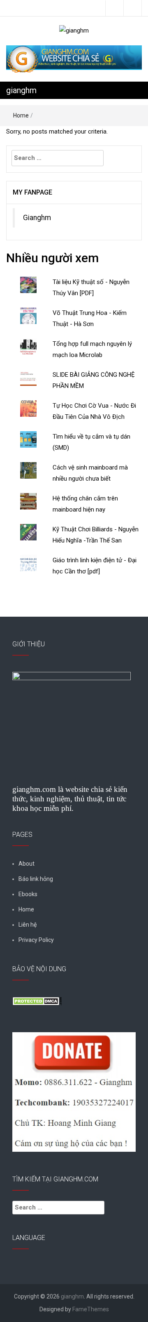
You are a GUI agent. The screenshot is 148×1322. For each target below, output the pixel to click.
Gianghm (37, 218)
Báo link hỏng (35, 879)
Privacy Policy (36, 940)
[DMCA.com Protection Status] (37, 1000)
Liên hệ (27, 924)
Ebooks (27, 894)
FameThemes (90, 1309)
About (26, 863)
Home (21, 115)
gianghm (21, 90)
